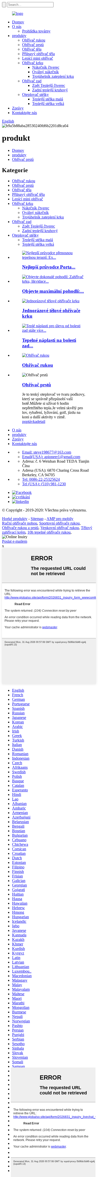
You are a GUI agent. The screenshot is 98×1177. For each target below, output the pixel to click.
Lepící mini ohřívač (37, 58)
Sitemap (37, 519)
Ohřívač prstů (33, 45)
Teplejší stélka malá (47, 99)
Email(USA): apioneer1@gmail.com (51, 457)
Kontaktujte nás (24, 113)
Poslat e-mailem (14, 541)
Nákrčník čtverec (45, 67)
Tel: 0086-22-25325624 (41, 479)
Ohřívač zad (31, 81)
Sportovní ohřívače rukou (59, 523)
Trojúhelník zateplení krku (53, 76)
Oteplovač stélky (35, 94)
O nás (16, 26)
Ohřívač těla (31, 49)
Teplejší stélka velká (48, 103)
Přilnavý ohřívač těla (38, 54)
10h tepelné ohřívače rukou (49, 532)
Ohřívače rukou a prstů (20, 528)
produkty (19, 35)
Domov (18, 22)
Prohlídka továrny (36, 31)
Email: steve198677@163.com (46, 452)
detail (41, 421)
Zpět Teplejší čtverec (48, 85)
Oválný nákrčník (45, 72)
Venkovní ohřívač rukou (59, 528)
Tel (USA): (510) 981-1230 (44, 484)
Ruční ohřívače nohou (19, 523)
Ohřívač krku (32, 63)
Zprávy (18, 108)
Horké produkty (14, 519)
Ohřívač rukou (33, 40)
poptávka (29, 421)
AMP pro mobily (59, 519)
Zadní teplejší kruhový (50, 90)
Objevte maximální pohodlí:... (53, 291)
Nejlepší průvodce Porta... (48, 267)
